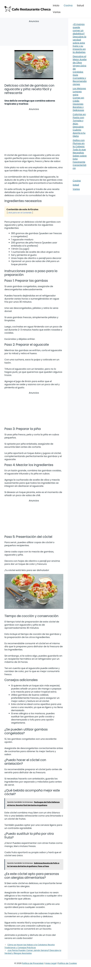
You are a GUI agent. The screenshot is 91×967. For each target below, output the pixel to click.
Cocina (68, 5)
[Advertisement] (34, 33)
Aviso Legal (50, 963)
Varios (56, 12)
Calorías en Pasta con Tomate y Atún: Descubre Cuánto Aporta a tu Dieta (79, 125)
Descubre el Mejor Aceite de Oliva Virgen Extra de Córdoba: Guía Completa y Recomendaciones (80, 70)
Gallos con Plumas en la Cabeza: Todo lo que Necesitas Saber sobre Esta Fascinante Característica (80, 154)
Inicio (56, 5)
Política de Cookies (67, 963)
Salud (80, 5)
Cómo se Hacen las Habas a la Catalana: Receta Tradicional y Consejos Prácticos (29, 946)
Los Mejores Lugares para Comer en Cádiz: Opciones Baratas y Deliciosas (79, 99)
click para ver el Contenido (20, 212)
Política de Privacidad (32, 963)
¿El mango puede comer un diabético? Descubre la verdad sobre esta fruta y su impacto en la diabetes (79, 38)
